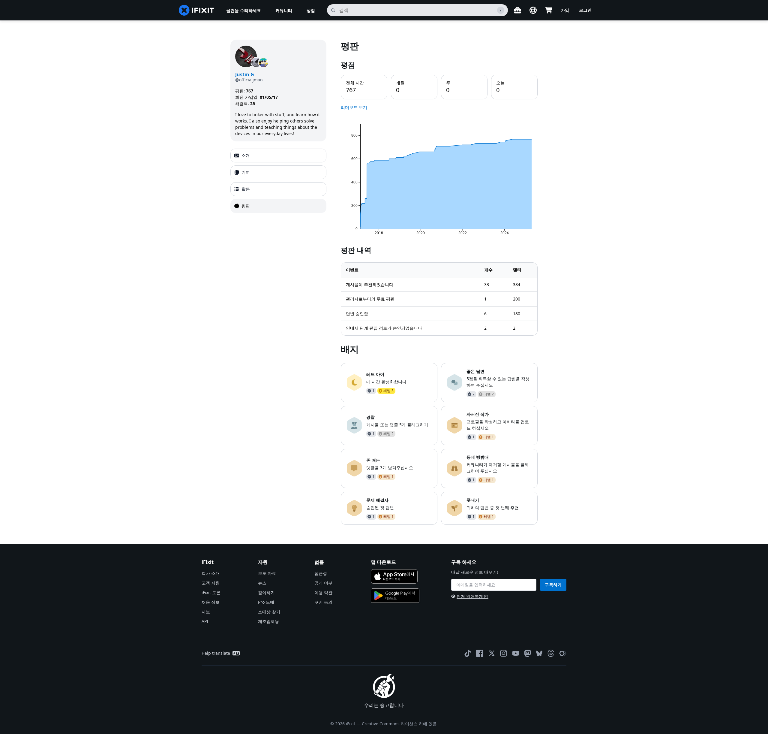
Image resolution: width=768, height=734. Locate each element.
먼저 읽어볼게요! (472, 596)
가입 (565, 10)
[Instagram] (503, 653)
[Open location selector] (533, 10)
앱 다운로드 (383, 562)
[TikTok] (467, 653)
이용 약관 (323, 592)
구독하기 (553, 585)
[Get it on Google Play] (395, 595)
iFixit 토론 (211, 592)
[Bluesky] (539, 653)
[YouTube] (515, 653)
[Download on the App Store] (394, 576)
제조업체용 (268, 621)
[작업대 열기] (518, 10)
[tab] (278, 155)
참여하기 (266, 592)
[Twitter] (491, 653)
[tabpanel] (439, 282)
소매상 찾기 (269, 612)
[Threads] (550, 653)
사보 (206, 612)
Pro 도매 (266, 602)
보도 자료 (267, 573)
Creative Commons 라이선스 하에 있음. (400, 723)
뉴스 (262, 583)
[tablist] (278, 180)
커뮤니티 (283, 10)
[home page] (196, 10)
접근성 (320, 573)
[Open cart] (549, 10)
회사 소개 (211, 573)
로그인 (585, 10)
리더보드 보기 (354, 107)
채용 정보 (211, 602)
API (205, 621)
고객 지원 (211, 583)
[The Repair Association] (562, 653)
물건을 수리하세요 (243, 10)
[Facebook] (479, 653)
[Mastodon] (527, 653)
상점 (311, 10)
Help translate (216, 653)
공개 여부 (323, 583)
